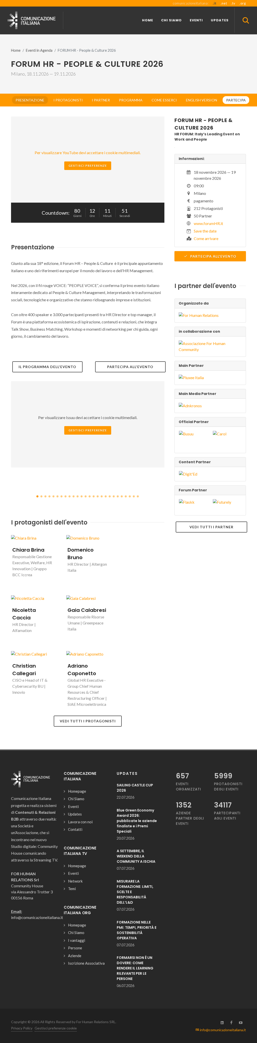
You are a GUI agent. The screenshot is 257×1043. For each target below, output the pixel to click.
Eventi (73, 806)
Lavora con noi (80, 822)
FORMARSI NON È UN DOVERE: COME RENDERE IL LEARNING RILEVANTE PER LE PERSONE (135, 968)
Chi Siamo (76, 798)
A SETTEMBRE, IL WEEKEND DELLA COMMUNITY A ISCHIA (136, 856)
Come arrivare (206, 238)
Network (75, 881)
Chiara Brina (28, 549)
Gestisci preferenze (88, 165)
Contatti (75, 829)
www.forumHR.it (208, 223)
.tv (233, 3)
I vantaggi (76, 940)
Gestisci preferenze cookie (56, 1028)
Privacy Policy (21, 1028)
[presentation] (168, 487)
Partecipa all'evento (212, 256)
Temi (72, 888)
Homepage (77, 791)
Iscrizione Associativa (86, 963)
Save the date (205, 230)
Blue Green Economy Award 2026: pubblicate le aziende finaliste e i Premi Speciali (137, 821)
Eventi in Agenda (39, 50)
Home (16, 50)
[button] (37, 496)
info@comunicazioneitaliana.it (222, 1030)
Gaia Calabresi (87, 610)
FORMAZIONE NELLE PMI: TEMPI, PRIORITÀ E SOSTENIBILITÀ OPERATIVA (136, 930)
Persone (75, 948)
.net (224, 3)
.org (242, 3)
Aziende (74, 955)
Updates (75, 814)
